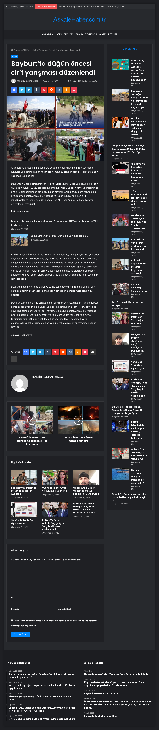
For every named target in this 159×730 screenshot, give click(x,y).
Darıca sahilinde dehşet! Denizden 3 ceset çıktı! (137, 476)
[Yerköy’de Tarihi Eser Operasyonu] (24, 509)
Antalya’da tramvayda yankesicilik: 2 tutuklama (139, 454)
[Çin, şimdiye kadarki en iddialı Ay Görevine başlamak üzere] (120, 168)
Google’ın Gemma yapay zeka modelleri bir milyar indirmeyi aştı (129, 497)
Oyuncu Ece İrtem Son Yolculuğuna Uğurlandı (55, 489)
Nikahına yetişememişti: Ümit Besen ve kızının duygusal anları (139, 126)
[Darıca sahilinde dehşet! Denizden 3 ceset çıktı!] (120, 474)
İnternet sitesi (64, 609)
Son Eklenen (130, 48)
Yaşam (102, 34)
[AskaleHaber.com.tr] (79, 19)
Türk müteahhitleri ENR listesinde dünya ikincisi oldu (139, 198)
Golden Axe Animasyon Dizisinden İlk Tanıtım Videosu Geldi (139, 222)
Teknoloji (91, 34)
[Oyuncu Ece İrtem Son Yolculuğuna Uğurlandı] (55, 477)
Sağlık (79, 34)
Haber (58, 34)
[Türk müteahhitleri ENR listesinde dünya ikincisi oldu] (120, 195)
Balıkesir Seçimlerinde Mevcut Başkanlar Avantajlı (23, 490)
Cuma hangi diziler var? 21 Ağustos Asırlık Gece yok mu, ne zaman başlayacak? (138, 70)
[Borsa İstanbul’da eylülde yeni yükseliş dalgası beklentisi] (120, 426)
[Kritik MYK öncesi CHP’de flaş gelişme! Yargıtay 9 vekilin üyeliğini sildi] (55, 509)
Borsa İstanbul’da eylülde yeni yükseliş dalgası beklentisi (138, 430)
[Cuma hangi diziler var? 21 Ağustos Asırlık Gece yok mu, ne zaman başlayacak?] (120, 64)
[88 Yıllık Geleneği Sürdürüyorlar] (120, 289)
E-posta (15, 609)
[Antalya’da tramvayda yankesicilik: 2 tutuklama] (120, 453)
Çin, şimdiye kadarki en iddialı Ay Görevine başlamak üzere (138, 172)
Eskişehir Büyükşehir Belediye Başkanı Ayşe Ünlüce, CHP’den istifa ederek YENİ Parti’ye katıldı (129, 150)
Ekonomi (69, 34)
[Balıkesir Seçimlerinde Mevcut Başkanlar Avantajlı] (24, 477)
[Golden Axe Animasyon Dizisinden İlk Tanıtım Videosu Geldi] (120, 220)
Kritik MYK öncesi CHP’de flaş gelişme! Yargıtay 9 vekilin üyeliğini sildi (53, 525)
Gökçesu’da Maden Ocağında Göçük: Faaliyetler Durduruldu (86, 490)
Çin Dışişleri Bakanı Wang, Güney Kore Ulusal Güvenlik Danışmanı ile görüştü (85, 508)
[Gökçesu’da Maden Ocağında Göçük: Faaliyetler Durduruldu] (86, 477)
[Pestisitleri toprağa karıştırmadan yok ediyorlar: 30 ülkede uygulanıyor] (120, 95)
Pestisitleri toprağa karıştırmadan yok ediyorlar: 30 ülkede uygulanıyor (139, 99)
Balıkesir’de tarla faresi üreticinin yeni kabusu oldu (59, 235)
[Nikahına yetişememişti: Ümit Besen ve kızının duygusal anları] (120, 122)
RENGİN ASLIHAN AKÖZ (27, 81)
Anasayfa (47, 34)
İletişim (112, 34)
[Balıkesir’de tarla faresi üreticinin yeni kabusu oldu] (19, 240)
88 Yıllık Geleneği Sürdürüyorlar (139, 288)
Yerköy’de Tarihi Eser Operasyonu (22, 522)
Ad (13, 597)
